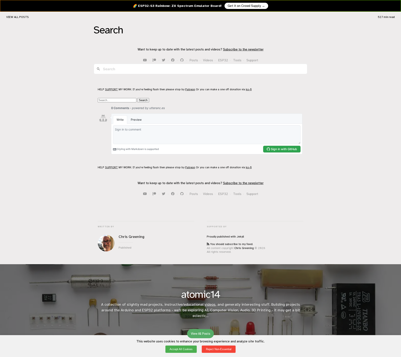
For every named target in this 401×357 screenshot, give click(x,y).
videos (210, 304)
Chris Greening (244, 248)
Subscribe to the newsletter (243, 49)
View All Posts (17, 17)
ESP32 (223, 60)
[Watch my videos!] (145, 60)
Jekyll (240, 236)
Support (252, 60)
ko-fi (249, 89)
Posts (193, 60)
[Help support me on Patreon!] (155, 60)
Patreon (190, 89)
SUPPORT (111, 89)
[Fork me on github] (182, 60)
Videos (208, 60)
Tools (237, 60)
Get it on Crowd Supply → (246, 6)
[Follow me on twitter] (164, 60)
